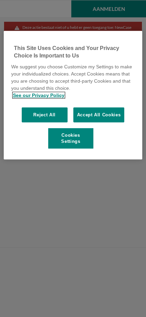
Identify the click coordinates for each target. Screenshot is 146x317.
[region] (73, 95)
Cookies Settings (70, 138)
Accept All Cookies (99, 114)
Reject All (44, 114)
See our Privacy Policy (39, 95)
